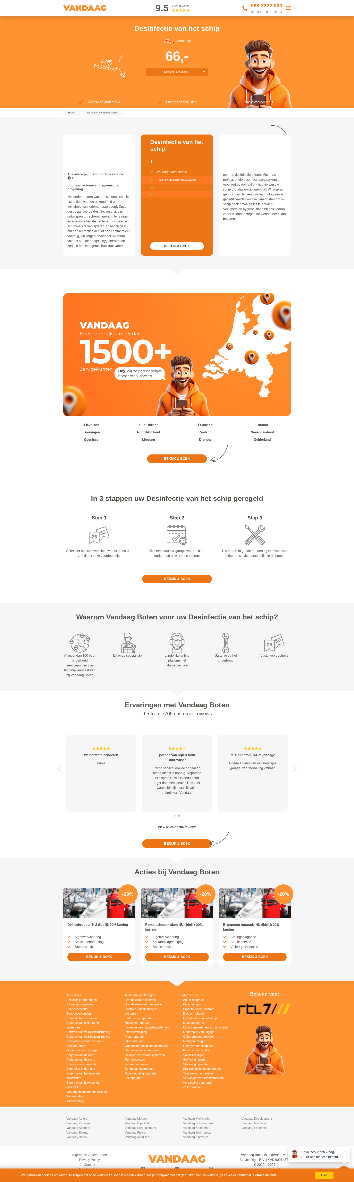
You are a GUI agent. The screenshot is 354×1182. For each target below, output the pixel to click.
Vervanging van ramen (198, 1082)
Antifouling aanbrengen (81, 999)
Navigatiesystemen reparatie (85, 1041)
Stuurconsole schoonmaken (202, 1068)
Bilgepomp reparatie (79, 1004)
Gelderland (262, 439)
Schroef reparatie (136, 1064)
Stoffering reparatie (195, 1064)
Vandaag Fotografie (254, 1127)
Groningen (91, 432)
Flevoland (91, 425)
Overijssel (91, 439)
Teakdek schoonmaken (198, 1073)
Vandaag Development (257, 1118)
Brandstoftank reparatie (82, 1018)
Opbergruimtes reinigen (198, 1036)
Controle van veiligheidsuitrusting (88, 1032)
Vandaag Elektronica (197, 1132)
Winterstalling (75, 1096)
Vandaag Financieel (196, 1137)
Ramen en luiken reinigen (142, 1050)
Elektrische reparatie (138, 1018)
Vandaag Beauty (77, 1132)
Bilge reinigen (192, 1004)
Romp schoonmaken (197, 1050)
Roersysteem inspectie (81, 1064)
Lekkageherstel (193, 1022)
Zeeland (205, 432)
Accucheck (74, 995)
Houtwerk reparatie (137, 1022)
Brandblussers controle (140, 999)
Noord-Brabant (262, 432)
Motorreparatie (134, 1036)
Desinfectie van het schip (200, 1018)
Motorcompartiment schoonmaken (206, 1027)
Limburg (148, 439)
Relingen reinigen (194, 1041)
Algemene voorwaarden (89, 1155)
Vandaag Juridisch (137, 1137)
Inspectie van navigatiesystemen (147, 1027)
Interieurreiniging (136, 1032)
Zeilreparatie (133, 1078)
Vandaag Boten (76, 1137)
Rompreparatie (135, 1059)
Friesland (205, 425)
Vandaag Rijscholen (138, 1123)
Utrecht (262, 425)
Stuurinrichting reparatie (140, 1073)
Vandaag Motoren (136, 1118)
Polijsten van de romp (80, 1055)
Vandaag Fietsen (136, 1132)
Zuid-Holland (148, 425)
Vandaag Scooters (195, 1127)
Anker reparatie (193, 999)
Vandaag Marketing (254, 1123)
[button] (59, 768)
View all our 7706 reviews (177, 827)
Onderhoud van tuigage (82, 1050)
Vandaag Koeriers (78, 1127)
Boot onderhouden (78, 1013)
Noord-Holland (148, 432)
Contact (89, 1164)
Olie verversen (76, 1045)
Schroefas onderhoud (80, 1068)
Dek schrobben (193, 1013)
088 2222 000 (266, 5)
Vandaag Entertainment (140, 1127)
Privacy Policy (89, 1160)
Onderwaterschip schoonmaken (146, 1045)
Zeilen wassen (192, 1087)
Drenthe (205, 439)
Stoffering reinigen (195, 1059)
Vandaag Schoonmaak (198, 1123)
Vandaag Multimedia (196, 1118)
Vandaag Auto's (76, 1118)
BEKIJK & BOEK (177, 246)
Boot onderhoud (76, 1009)
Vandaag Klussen (78, 1123)
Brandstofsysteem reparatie (143, 1004)
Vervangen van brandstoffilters (86, 1091)
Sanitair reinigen (193, 1055)
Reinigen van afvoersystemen (145, 1055)
